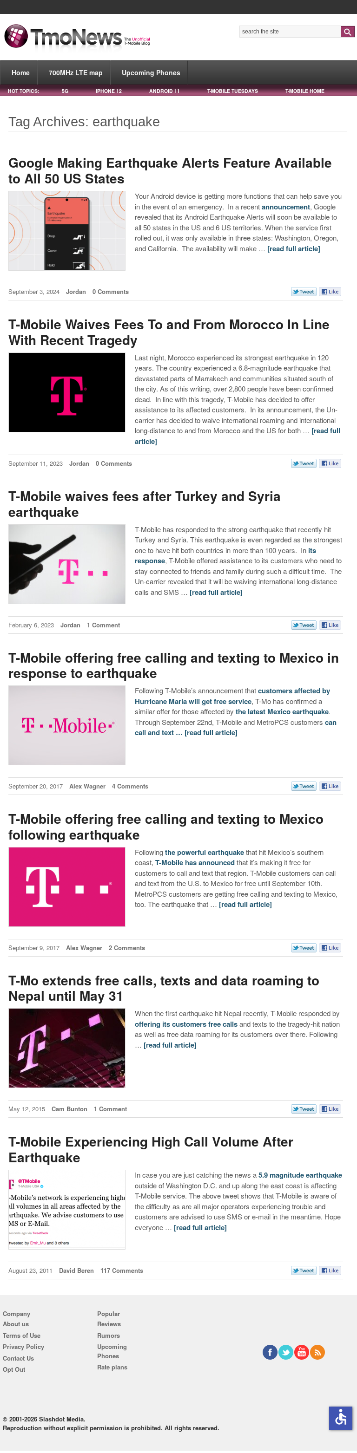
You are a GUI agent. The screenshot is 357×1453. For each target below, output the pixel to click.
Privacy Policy (23, 1346)
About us (16, 1323)
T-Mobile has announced (195, 862)
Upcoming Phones (151, 72)
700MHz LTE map (76, 72)
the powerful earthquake (204, 852)
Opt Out (14, 1369)
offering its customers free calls (186, 1024)
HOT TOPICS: (23, 90)
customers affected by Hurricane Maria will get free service (232, 695)
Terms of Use (21, 1335)
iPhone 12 (109, 90)
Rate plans (112, 1366)
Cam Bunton (69, 1108)
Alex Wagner (87, 786)
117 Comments (121, 1270)
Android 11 (164, 90)
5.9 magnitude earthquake (300, 1175)
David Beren (76, 1270)
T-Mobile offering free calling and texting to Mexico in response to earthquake (173, 665)
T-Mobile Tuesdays (232, 90)
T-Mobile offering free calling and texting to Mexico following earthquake (166, 826)
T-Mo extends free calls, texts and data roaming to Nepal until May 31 (163, 988)
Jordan (76, 291)
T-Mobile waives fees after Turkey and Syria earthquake (144, 503)
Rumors (108, 1335)
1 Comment (103, 624)
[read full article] (293, 248)
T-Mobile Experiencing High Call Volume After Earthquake (150, 1149)
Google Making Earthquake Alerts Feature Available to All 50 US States (170, 170)
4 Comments (130, 786)
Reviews (109, 1323)
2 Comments (127, 947)
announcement (286, 207)
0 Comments (111, 291)
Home (21, 72)
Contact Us (18, 1358)
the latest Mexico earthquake (282, 711)
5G (65, 90)
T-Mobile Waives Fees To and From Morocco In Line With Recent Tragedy (169, 331)
